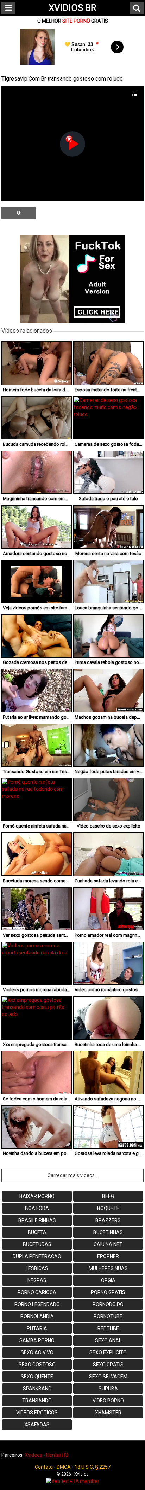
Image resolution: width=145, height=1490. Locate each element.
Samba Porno (37, 1340)
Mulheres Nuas (108, 1268)
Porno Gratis (108, 1292)
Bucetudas (37, 1244)
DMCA (64, 1467)
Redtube (108, 1328)
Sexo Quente (37, 1376)
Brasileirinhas (37, 1220)
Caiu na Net (108, 1244)
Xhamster (108, 1412)
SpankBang (37, 1388)
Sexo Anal (108, 1340)
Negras (36, 1280)
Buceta (37, 1232)
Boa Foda (37, 1208)
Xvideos (33, 1455)
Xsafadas (37, 1424)
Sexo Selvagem (108, 1376)
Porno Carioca (37, 1292)
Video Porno (108, 1400)
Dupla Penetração (37, 1256)
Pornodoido (108, 1304)
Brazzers (108, 1220)
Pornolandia (37, 1316)
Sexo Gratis (108, 1364)
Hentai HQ (57, 1455)
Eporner (108, 1256)
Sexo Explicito (108, 1352)
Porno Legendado (37, 1304)
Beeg (108, 1196)
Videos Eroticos (37, 1412)
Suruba (108, 1388)
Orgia (108, 1280)
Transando (37, 1400)
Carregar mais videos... (73, 1175)
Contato (44, 1467)
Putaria (37, 1328)
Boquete (108, 1208)
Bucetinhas (108, 1232)
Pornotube (108, 1316)
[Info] (18, 213)
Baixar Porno (37, 1196)
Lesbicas (37, 1268)
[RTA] (72, 1481)
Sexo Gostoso (37, 1364)
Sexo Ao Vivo (37, 1352)
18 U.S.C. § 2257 (93, 1467)
